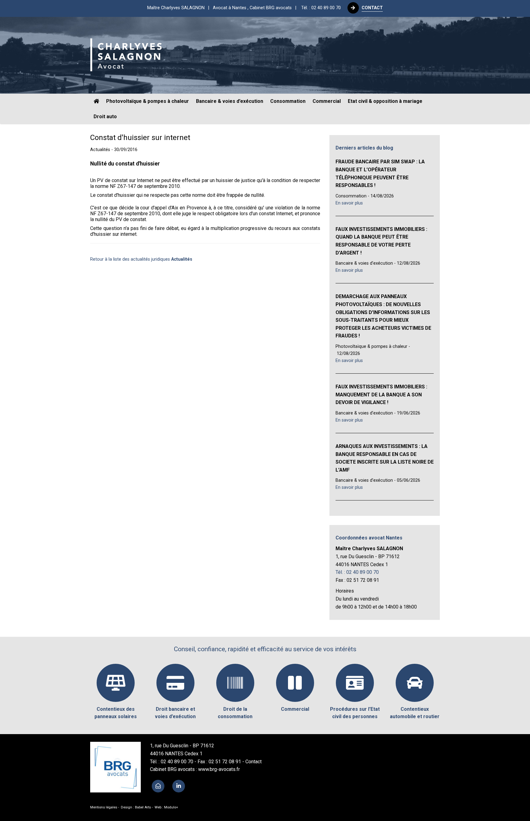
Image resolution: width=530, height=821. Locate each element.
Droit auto (105, 116)
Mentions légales (103, 807)
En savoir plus (349, 203)
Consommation (287, 101)
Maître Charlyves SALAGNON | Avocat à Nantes (223, 7)
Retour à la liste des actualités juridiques (141, 259)
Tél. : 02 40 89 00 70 (321, 7)
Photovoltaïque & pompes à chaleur (147, 101)
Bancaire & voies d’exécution (229, 101)
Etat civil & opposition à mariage (385, 101)
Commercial (327, 101)
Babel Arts (143, 807)
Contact (253, 762)
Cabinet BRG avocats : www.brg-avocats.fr (195, 769)
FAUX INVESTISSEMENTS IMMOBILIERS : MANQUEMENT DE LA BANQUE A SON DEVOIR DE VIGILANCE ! (381, 394)
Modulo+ (171, 807)
